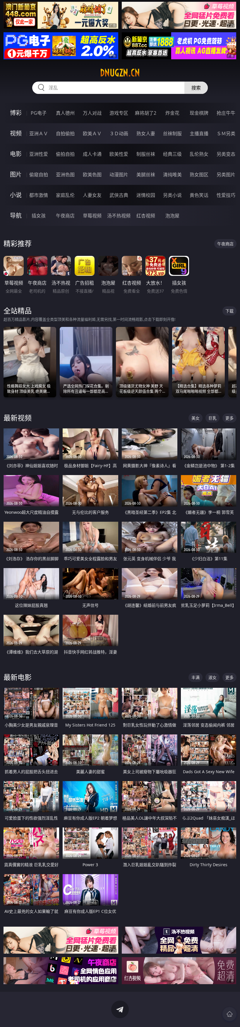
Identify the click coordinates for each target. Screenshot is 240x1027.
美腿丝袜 (145, 174)
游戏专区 (118, 113)
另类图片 (226, 174)
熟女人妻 (145, 133)
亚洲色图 (65, 174)
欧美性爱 (118, 154)
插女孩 (39, 215)
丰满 (195, 677)
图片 (16, 174)
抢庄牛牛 (226, 113)
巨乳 (212, 418)
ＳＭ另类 (226, 133)
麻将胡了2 (145, 113)
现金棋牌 (199, 113)
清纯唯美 (172, 174)
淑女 (212, 677)
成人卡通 (92, 154)
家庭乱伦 (65, 195)
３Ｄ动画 (118, 133)
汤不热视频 (119, 215)
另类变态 (226, 154)
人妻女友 (92, 195)
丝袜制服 (172, 133)
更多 (229, 418)
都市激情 (38, 195)
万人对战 (92, 113)
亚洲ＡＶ (38, 133)
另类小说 (172, 195)
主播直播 (199, 133)
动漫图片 (118, 174)
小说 (16, 195)
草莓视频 (92, 215)
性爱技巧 (226, 195)
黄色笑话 (199, 195)
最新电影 (18, 677)
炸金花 (172, 113)
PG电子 (39, 113)
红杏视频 (145, 215)
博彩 (16, 113)
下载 (229, 311)
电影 (16, 154)
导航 (16, 215)
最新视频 (18, 418)
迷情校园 (145, 195)
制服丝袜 (145, 154)
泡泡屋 (172, 215)
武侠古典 (118, 195)
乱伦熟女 (199, 154)
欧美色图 (92, 174)
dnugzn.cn (120, 73)
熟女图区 (199, 174)
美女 (195, 418)
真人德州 (65, 113)
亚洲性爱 (38, 154)
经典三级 (172, 154)
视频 (16, 133)
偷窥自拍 (38, 174)
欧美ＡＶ (92, 133)
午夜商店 (65, 215)
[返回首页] (229, 1014)
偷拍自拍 (65, 154)
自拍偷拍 (65, 133)
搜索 (196, 88)
